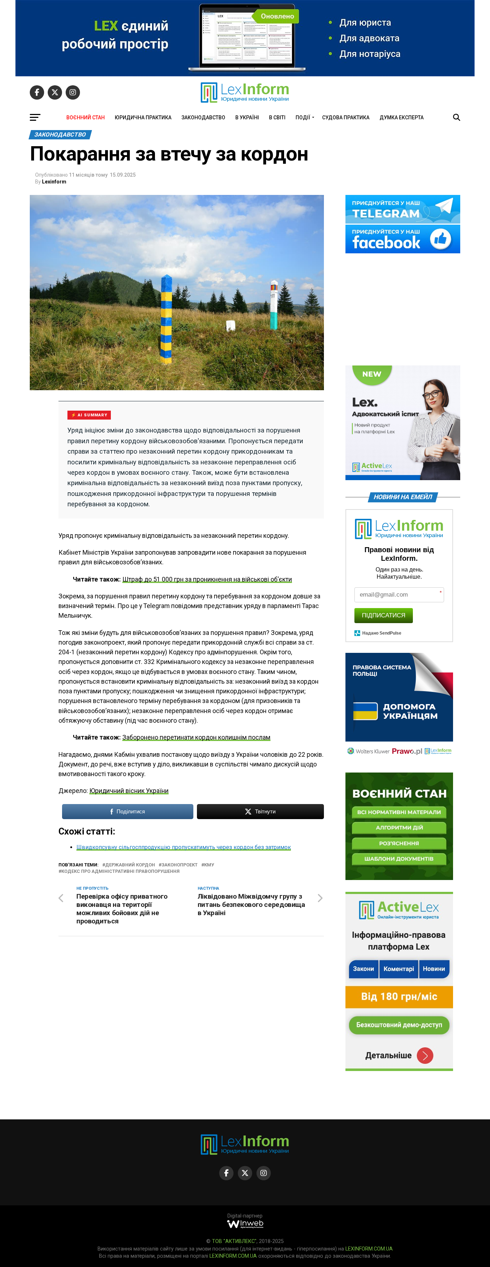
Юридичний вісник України (129, 790)
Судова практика (345, 117)
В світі (277, 117)
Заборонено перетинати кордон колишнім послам (196, 737)
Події (303, 117)
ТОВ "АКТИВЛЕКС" (234, 1241)
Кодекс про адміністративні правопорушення (120, 871)
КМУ (209, 865)
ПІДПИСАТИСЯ (383, 615)
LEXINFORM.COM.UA (369, 1249)
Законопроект (179, 865)
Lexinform (54, 182)
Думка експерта (402, 117)
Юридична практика (143, 117)
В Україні (247, 117)
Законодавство (203, 117)
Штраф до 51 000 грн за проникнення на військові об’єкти (207, 579)
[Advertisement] (402, 310)
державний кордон (130, 865)
